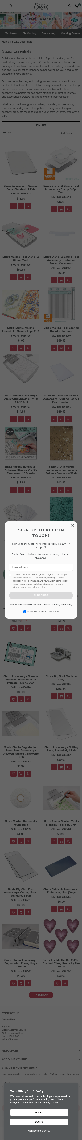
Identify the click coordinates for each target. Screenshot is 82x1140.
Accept (39, 1112)
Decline (39, 1121)
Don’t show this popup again (43, 611)
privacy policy (38, 587)
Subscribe (41, 595)
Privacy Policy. (50, 1102)
